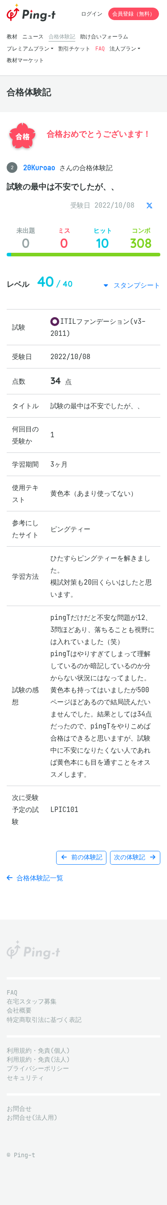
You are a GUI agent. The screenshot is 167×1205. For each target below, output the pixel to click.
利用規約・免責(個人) (38, 1050)
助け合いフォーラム (104, 36)
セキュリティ (25, 1078)
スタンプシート (135, 285)
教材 (12, 36)
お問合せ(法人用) (32, 1117)
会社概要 (19, 1010)
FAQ (100, 48)
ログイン (91, 13)
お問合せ (19, 1109)
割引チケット (74, 48)
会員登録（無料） (133, 13)
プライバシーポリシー (38, 1068)
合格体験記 (62, 36)
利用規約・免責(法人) (38, 1059)
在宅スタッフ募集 (32, 1001)
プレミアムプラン (28, 48)
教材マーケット (25, 60)
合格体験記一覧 (37, 878)
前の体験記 (85, 857)
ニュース (33, 36)
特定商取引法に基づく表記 (44, 1020)
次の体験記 (131, 857)
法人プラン (123, 48)
